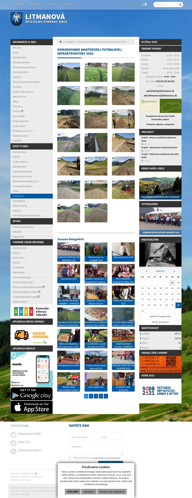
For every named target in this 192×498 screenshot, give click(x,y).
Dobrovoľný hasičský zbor (25, 181)
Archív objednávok (21, 277)
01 (172, 282)
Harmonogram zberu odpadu (27, 215)
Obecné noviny (20, 205)
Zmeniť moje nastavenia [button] (112, 491)
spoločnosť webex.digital (20, 494)
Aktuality (53, 4)
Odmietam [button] (89, 491)
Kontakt (69, 4)
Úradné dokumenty (22, 91)
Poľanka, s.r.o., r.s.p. (22, 130)
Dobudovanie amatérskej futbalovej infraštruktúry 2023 (102, 41)
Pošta (15, 190)
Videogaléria (19, 200)
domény (35, 491)
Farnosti (17, 106)
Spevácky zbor (20, 166)
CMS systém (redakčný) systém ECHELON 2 (27, 487)
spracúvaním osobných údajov (106, 457)
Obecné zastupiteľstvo (23, 67)
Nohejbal (17, 231)
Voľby (15, 101)
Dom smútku (19, 116)
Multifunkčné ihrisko (22, 176)
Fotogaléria (18, 195)
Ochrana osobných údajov (25, 291)
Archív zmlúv (19, 257)
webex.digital (26, 491)
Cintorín (17, 111)
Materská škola (20, 151)
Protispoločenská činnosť (25, 296)
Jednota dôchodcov (22, 171)
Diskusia (17, 210)
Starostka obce (20, 57)
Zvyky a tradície (20, 161)
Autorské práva (37, 476)
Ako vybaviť (18, 96)
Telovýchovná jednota (23, 226)
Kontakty (17, 140)
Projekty (17, 77)
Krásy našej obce (21, 121)
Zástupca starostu (21, 62)
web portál (49, 487)
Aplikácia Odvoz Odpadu (28, 322)
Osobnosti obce (20, 135)
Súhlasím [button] (72, 491)
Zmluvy (16, 252)
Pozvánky (17, 86)
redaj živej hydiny (155, 353)
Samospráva (36, 4)
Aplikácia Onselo (24, 348)
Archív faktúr (19, 267)
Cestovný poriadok (22, 186)
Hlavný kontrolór (20, 72)
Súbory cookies (20, 301)
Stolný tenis (18, 236)
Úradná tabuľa (20, 247)
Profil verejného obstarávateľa (27, 287)
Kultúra (16, 156)
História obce (19, 125)
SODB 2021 (148, 375)
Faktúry (16, 262)
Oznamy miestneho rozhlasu (26, 81)
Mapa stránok (15, 473)
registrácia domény (46, 491)
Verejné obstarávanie (23, 282)
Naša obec (19, 4)
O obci (16, 52)
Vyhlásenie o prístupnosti (20, 476)
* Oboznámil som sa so (96, 457)
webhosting (15, 491)
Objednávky (18, 272)
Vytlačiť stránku (28, 473)
